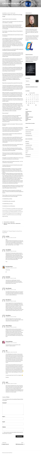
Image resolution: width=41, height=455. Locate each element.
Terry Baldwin (8, 249)
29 (30, 103)
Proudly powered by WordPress (7, 452)
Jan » (36, 104)
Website (4, 427)
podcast (27, 150)
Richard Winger (9, 325)
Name (3, 416)
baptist (5, 223)
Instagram (27, 114)
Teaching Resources (29, 135)
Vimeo (27, 115)
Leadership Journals (29, 145)
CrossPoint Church (29, 111)
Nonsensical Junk (28, 147)
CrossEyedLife (11, 3)
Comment (4, 402)
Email (3, 421)
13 (26, 99)
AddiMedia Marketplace (29, 61)
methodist (13, 223)
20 (26, 101)
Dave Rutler (8, 276)
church (9, 223)
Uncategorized (28, 156)
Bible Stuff (27, 141)
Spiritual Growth (28, 154)
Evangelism (27, 143)
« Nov (28, 104)
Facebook (27, 113)
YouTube (27, 118)
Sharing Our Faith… (29, 133)
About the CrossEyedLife (29, 129)
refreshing (18, 223)
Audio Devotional (28, 131)
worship (5, 224)
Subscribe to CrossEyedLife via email (31, 86)
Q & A (26, 152)
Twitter (27, 112)
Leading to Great (28, 119)
